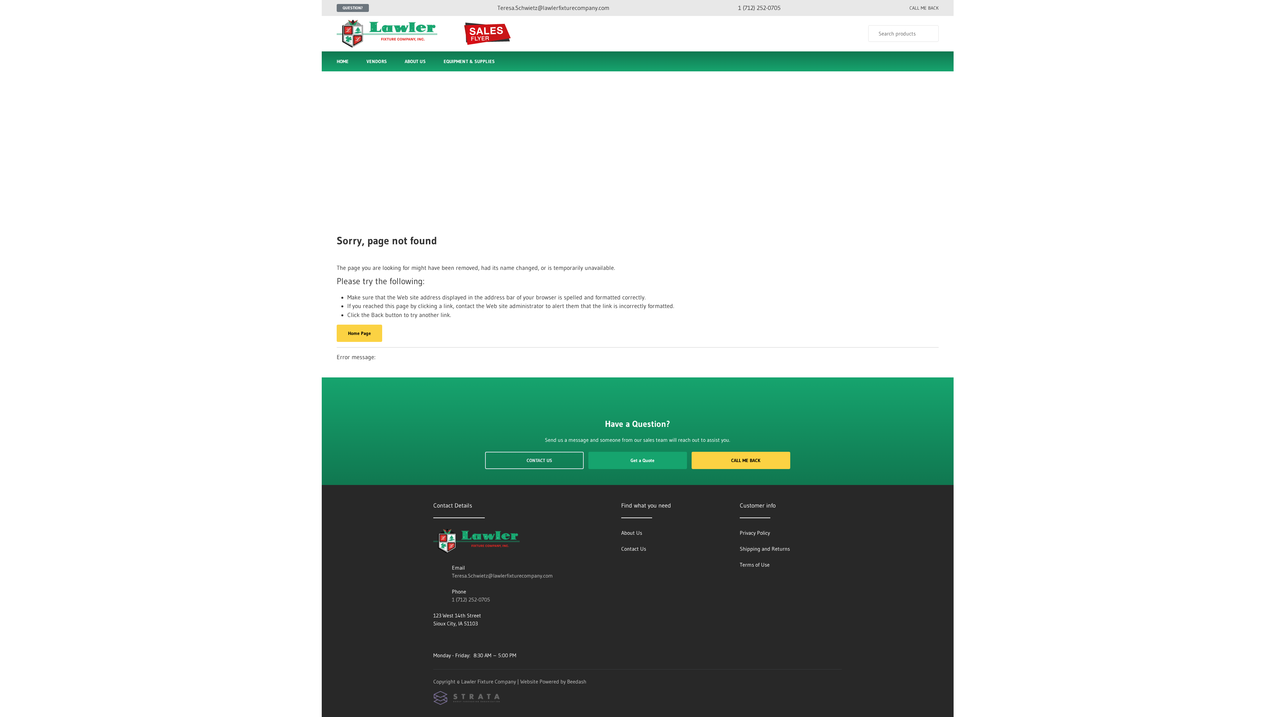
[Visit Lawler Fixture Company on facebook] (436, 639)
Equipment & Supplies (469, 61)
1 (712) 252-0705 (471, 599)
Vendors (377, 61)
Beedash (576, 681)
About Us (415, 61)
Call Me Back (745, 460)
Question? (353, 7)
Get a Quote (642, 460)
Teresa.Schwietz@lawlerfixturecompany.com (502, 575)
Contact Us (539, 460)
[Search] (929, 33)
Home (343, 61)
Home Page (359, 333)
